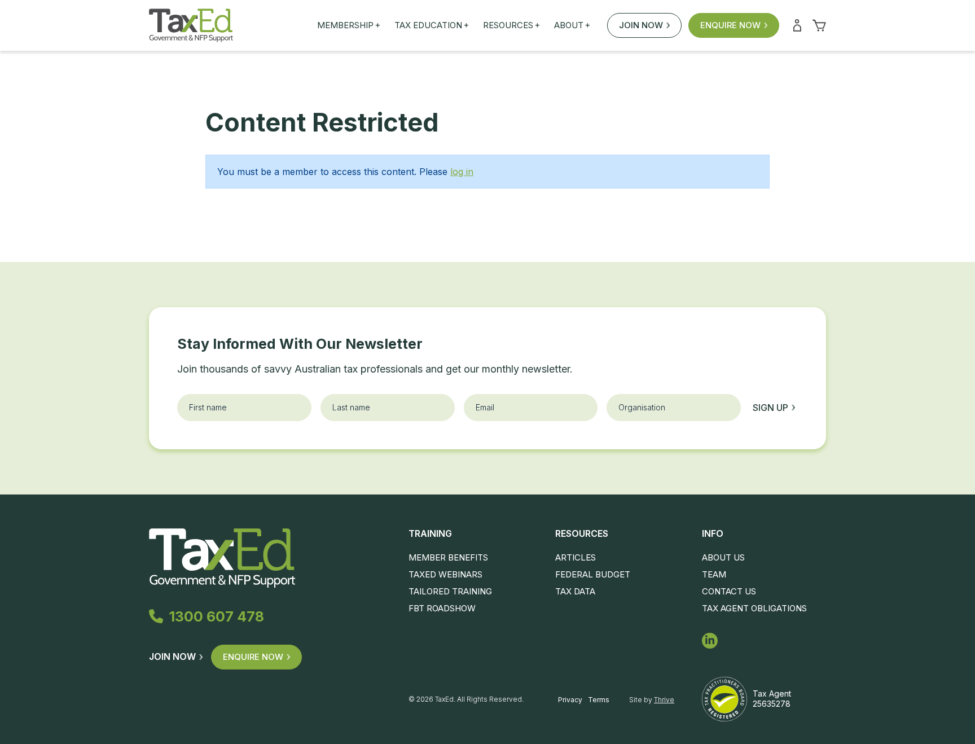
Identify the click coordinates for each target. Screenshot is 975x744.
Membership (348, 25)
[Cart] (819, 25)
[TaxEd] (191, 25)
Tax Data (575, 591)
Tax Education (431, 25)
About (572, 25)
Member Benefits (448, 557)
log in (461, 171)
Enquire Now (730, 25)
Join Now (641, 25)
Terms (598, 699)
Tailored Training (450, 591)
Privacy (570, 699)
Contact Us (729, 591)
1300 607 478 (216, 616)
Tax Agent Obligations (754, 608)
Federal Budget (592, 574)
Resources (511, 25)
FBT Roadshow (442, 608)
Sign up (770, 407)
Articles (575, 557)
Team (714, 574)
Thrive (664, 699)
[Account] (797, 25)
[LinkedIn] (710, 641)
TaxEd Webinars (445, 574)
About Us (723, 557)
